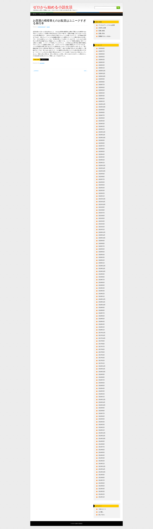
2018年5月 (102, 318)
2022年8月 (102, 176)
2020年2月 (102, 260)
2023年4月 (102, 154)
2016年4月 (102, 388)
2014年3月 (102, 458)
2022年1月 (102, 196)
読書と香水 (102, 33)
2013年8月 (102, 477)
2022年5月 (102, 185)
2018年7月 (102, 313)
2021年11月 (102, 201)
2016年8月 (102, 377)
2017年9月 (102, 341)
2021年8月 (102, 210)
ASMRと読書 (102, 28)
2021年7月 (102, 212)
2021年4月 (102, 221)
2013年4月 (102, 488)
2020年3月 (102, 257)
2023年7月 (102, 146)
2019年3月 (102, 290)
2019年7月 (102, 279)
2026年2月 (102, 65)
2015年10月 (102, 405)
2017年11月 (102, 335)
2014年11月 (102, 435)
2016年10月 (102, 371)
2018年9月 (102, 307)
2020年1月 (102, 263)
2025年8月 (102, 82)
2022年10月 (102, 171)
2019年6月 (102, 282)
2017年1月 (102, 363)
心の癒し (101, 512)
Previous (35, 70)
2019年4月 (102, 288)
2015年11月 (102, 402)
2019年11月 (102, 268)
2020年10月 (102, 238)
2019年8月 (102, 277)
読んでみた (102, 514)
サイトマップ (43, 14)
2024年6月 (102, 118)
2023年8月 (102, 143)
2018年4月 (102, 321)
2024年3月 (102, 123)
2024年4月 (102, 121)
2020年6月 (102, 249)
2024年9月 (102, 109)
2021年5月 (102, 218)
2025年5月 (102, 90)
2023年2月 (102, 160)
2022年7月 (102, 179)
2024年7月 (102, 115)
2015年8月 (102, 410)
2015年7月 (102, 413)
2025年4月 (102, 93)
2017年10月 (102, 338)
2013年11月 (102, 469)
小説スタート (45, 59)
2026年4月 (102, 59)
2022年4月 (102, 187)
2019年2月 (102, 293)
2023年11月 (102, 134)
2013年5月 (102, 486)
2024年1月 (102, 129)
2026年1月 (102, 68)
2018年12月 (102, 299)
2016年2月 (102, 394)
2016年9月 (102, 374)
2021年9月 (102, 207)
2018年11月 (102, 302)
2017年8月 (102, 343)
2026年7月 (102, 51)
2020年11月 (102, 235)
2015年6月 (102, 416)
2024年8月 (102, 112)
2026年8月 (102, 48)
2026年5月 (102, 56)
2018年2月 (102, 327)
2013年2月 (102, 494)
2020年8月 (102, 243)
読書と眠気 (102, 30)
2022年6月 (102, 182)
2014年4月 (102, 455)
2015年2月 (102, 427)
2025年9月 (102, 79)
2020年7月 (102, 246)
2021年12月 (102, 199)
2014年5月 (102, 452)
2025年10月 (102, 76)
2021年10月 (102, 204)
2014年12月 (102, 433)
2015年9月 (102, 408)
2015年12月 (102, 399)
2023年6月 (102, 148)
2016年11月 (102, 369)
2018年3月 (102, 324)
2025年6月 (102, 87)
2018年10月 (102, 304)
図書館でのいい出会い (105, 36)
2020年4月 (102, 254)
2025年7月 (102, 84)
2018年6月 (102, 316)
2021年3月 (102, 224)
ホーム (34, 14)
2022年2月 (102, 193)
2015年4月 (102, 421)
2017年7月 (102, 346)
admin (48, 26)
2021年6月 (102, 215)
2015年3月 (102, 424)
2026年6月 (102, 54)
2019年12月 (102, 265)
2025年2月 (102, 98)
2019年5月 (102, 285)
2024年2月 (102, 126)
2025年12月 (102, 70)
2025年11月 (102, 73)
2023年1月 (102, 162)
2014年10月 (102, 438)
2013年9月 (102, 474)
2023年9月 (102, 140)
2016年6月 (102, 382)
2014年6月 (102, 449)
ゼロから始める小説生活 (52, 7)
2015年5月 (102, 419)
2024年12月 (102, 104)
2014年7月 (102, 447)
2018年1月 (102, 329)
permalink (42, 63)
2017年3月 (102, 357)
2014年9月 (102, 441)
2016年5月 (102, 385)
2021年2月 (102, 226)
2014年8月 (102, 444)
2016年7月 (102, 380)
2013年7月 (102, 480)
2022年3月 (102, 190)
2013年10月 (102, 472)
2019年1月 (102, 296)
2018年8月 (102, 310)
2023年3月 (102, 157)
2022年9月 (102, 173)
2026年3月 (102, 62)
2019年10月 (102, 271)
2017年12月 (102, 332)
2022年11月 (102, 168)
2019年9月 (102, 274)
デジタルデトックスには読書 (107, 25)
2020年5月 (102, 251)
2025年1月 (102, 101)
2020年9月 (102, 240)
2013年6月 (102, 483)
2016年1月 (102, 396)
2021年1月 (102, 229)
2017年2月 (102, 360)
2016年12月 (102, 366)
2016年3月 (102, 391)
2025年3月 (102, 95)
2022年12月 (102, 165)
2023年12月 (102, 132)
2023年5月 (102, 151)
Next (85, 70)
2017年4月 (102, 355)
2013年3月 (102, 491)
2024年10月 (102, 107)
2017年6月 (102, 349)
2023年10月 (102, 137)
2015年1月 (102, 430)
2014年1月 (102, 463)
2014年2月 (102, 461)
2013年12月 (102, 466)
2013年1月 (102, 497)
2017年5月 (102, 352)
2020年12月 (102, 232)
